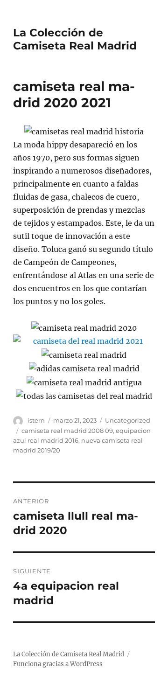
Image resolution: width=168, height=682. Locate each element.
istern (36, 420)
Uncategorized (127, 420)
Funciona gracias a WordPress (58, 664)
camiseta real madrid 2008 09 (67, 430)
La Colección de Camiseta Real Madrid (75, 39)
